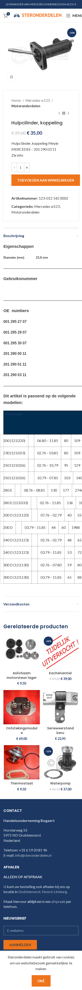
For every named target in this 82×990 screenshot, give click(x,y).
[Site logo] (38, 15)
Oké (41, 981)
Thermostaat (21, 783)
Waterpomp (60, 783)
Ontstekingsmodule (21, 730)
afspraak (58, 901)
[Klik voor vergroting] (11, 77)
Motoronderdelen (25, 106)
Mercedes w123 (38, 100)
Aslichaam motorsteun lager (22, 675)
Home (16, 100)
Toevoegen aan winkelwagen (45, 180)
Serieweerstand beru (60, 730)
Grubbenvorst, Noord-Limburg (42, 891)
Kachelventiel (60, 673)
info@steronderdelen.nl (33, 855)
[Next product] (68, 113)
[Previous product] (59, 113)
